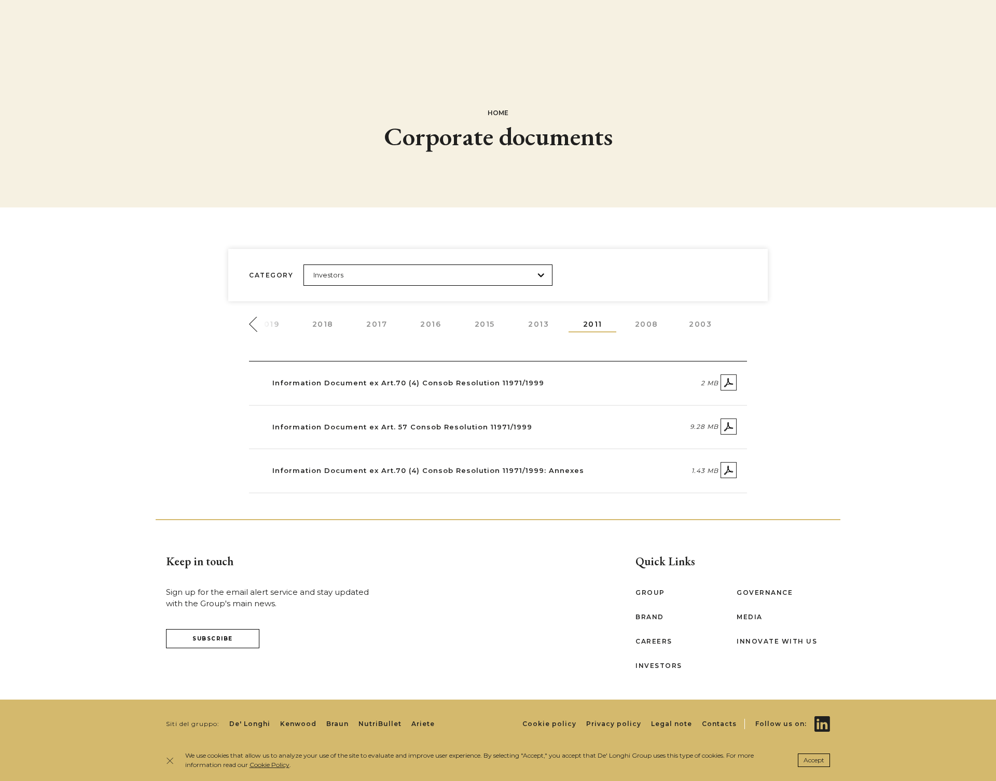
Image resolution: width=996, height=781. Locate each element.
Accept (814, 760)
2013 (538, 324)
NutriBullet (380, 724)
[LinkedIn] (822, 716)
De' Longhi (249, 724)
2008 (646, 324)
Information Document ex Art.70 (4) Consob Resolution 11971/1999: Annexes (428, 470)
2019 (268, 324)
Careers (653, 641)
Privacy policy (613, 724)
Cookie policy (549, 724)
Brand (649, 617)
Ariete (423, 724)
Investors (658, 666)
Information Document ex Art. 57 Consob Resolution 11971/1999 (402, 427)
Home (498, 113)
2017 (376, 324)
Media (750, 617)
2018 (323, 324)
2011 (592, 324)
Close (173, 760)
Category (271, 275)
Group (650, 592)
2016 (430, 324)
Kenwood (298, 724)
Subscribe (212, 638)
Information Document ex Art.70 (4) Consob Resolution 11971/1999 (408, 383)
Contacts (719, 724)
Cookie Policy (269, 765)
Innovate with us (777, 641)
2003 (700, 324)
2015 (485, 324)
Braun (337, 724)
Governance (765, 592)
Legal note (671, 724)
